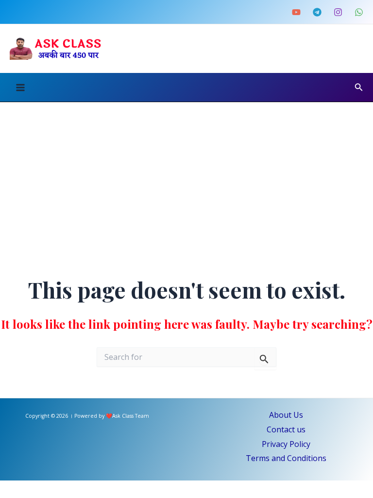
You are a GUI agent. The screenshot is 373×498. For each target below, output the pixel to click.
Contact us (286, 429)
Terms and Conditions (286, 458)
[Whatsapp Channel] (359, 12)
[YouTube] (296, 12)
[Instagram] (338, 12)
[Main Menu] (20, 87)
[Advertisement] (186, 175)
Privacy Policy (286, 444)
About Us (286, 414)
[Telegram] (317, 12)
